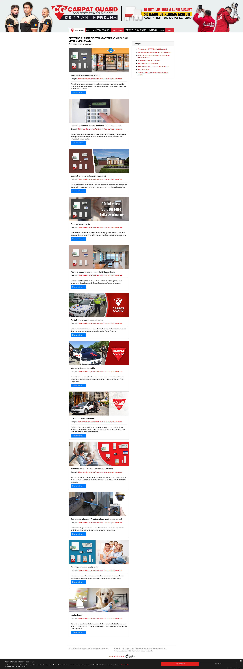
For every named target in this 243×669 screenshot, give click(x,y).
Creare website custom (116, 656)
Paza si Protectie (143, 69)
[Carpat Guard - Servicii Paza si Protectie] (121, 16)
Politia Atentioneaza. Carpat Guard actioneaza (153, 66)
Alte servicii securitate (153, 30)
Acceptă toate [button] (180, 664)
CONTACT (169, 30)
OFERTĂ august (118, 30)
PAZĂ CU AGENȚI (91, 30)
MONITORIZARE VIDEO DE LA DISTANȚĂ (103, 30)
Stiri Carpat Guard (128, 648)
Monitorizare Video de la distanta (149, 60)
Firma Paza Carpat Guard (143, 648)
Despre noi (79, 30)
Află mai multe (125, 664)
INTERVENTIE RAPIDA (129, 30)
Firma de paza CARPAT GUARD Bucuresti (152, 49)
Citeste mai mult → (78, 92)
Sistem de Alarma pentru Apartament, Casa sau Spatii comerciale (100, 79)
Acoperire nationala (159, 648)
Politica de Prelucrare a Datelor (142, 651)
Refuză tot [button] (218, 664)
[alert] (121, 664)
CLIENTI (162, 30)
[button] (67, 667)
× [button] (241, 661)
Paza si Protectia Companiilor (148, 63)
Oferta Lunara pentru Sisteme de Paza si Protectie (154, 52)
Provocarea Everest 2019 (122, 651)
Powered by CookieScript (234, 668)
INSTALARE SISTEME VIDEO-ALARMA (140, 30)
